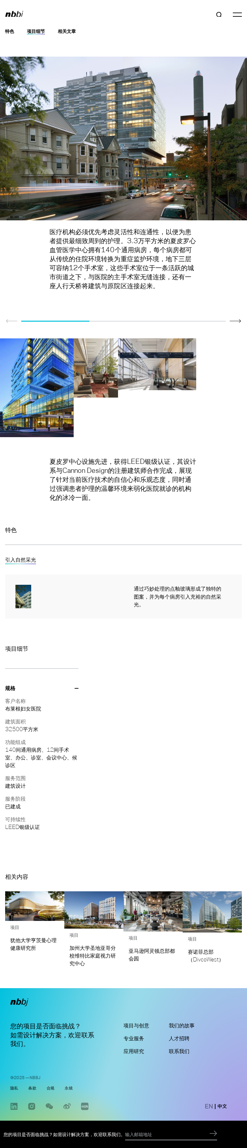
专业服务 (134, 1038)
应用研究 (134, 1051)
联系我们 (179, 1051)
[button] (235, 321)
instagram (31, 1109)
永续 (68, 1088)
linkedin (14, 1109)
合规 (50, 1088)
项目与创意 (136, 1025)
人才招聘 (179, 1038)
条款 (32, 1088)
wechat (49, 1109)
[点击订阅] (213, 1134)
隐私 (14, 1088)
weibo (67, 1109)
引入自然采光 (20, 560)
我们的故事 (182, 1025)
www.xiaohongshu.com (84, 1109)
